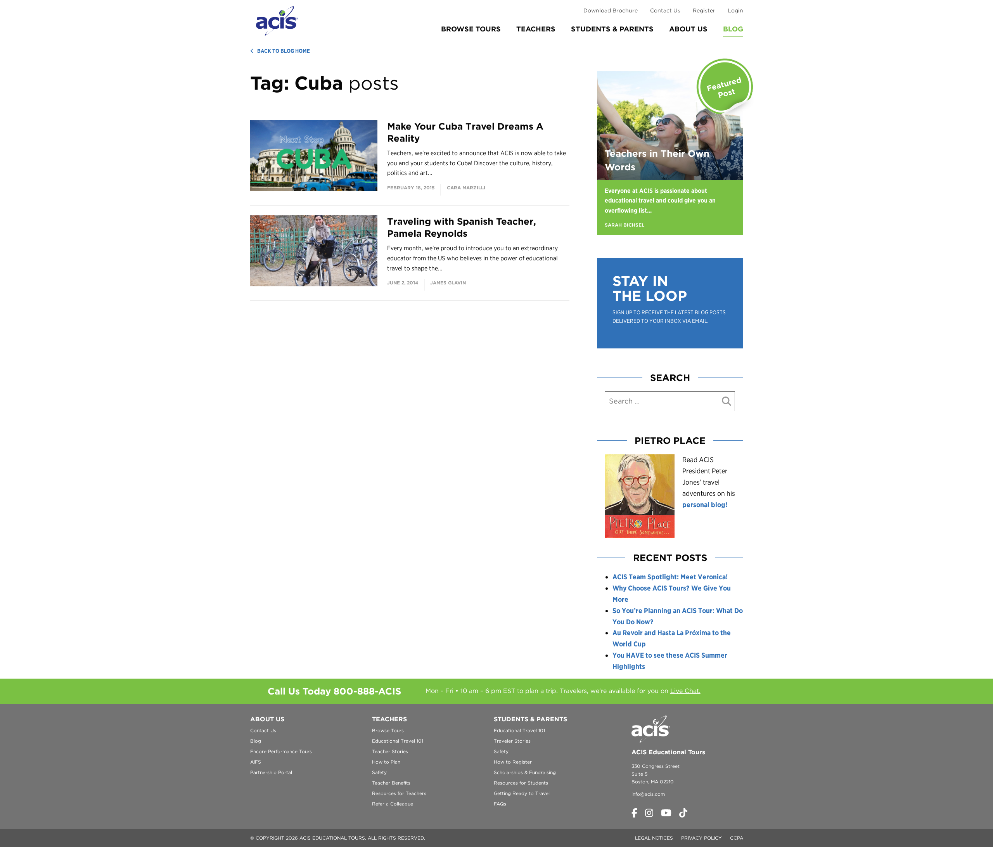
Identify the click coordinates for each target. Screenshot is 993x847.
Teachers (535, 29)
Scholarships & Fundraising (525, 772)
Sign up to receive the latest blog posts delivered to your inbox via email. (669, 316)
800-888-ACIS (367, 691)
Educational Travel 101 (397, 741)
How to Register (513, 762)
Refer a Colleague (392, 804)
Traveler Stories (512, 741)
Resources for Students (521, 783)
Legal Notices (654, 838)
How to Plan (386, 762)
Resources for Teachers (399, 793)
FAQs (500, 804)
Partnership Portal (271, 772)
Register (704, 10)
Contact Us (665, 10)
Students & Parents (612, 29)
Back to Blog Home (283, 51)
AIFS (255, 762)
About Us (688, 29)
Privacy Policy (701, 838)
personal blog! (704, 505)
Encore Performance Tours (281, 751)
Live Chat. (685, 691)
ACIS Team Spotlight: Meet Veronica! (670, 577)
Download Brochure (610, 10)
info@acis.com (648, 794)
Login (735, 10)
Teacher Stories (390, 751)
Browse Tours (471, 29)
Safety (379, 772)
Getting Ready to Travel (522, 793)
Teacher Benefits (391, 783)
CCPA (736, 838)
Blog (733, 29)
